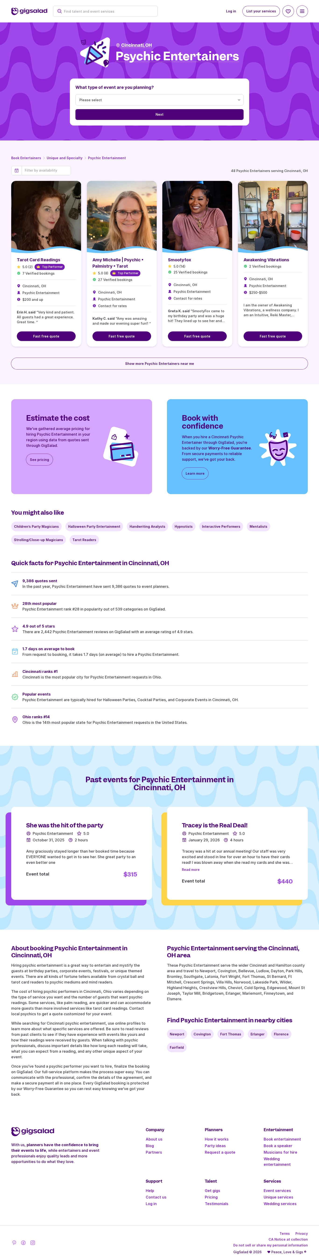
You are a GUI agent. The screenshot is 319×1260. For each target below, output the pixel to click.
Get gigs (212, 1190)
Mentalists (258, 526)
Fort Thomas (230, 1034)
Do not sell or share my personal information (270, 1245)
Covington (202, 1034)
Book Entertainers (26, 158)
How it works (217, 1139)
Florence (281, 1034)
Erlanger (258, 1034)
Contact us (156, 1197)
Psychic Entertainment (107, 158)
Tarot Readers (84, 540)
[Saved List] (288, 11)
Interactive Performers (221, 526)
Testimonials (216, 1203)
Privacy (301, 1233)
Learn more (195, 473)
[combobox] (107, 11)
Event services (277, 1190)
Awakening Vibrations (266, 259)
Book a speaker (278, 1145)
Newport (177, 1034)
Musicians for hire (280, 1152)
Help (150, 1190)
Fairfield (177, 1047)
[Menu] (302, 11)
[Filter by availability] (46, 170)
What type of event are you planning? (114, 87)
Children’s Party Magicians (36, 526)
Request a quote (220, 1152)
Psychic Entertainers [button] (177, 56)
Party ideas (215, 1145)
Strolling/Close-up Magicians (38, 540)
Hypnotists (184, 526)
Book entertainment (282, 1139)
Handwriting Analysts (147, 526)
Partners (154, 1152)
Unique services (278, 1197)
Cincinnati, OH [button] (136, 45)
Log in (231, 11)
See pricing (39, 460)
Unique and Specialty (64, 158)
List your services (261, 11)
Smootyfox (179, 259)
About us (154, 1139)
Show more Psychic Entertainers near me (159, 364)
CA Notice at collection (288, 1239)
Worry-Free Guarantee (229, 448)
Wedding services (280, 1203)
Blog (150, 1145)
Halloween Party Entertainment (94, 526)
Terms (285, 1233)
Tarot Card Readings (38, 259)
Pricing (211, 1197)
